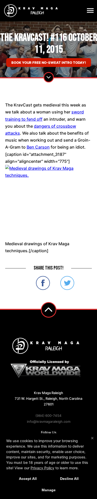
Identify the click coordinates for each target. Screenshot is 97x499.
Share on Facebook (42, 283)
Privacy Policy (42, 468)
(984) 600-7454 (48, 415)
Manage (49, 490)
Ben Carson (38, 147)
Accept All (28, 479)
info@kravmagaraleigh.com (48, 421)
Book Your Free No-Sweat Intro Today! (48, 62)
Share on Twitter (67, 283)
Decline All (69, 479)
